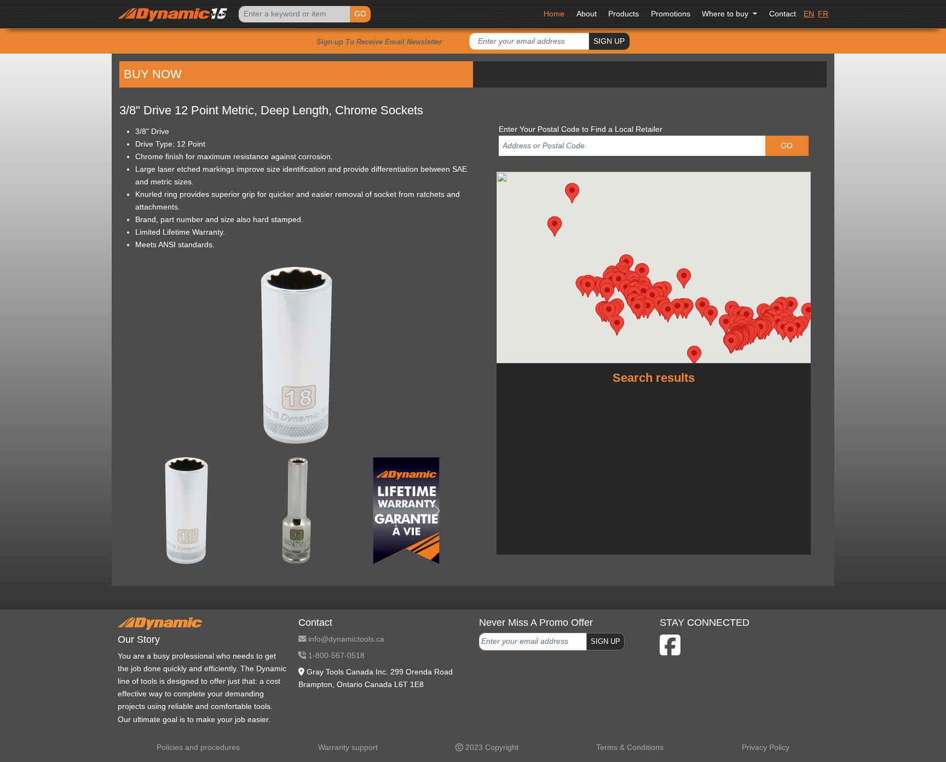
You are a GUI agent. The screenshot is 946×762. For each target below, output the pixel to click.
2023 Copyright (490, 747)
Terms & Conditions (630, 747)
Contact (782, 13)
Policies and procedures (198, 747)
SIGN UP (609, 41)
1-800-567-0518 (335, 655)
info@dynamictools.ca (345, 639)
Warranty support (348, 747)
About (586, 13)
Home (554, 13)
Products (623, 13)
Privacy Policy (765, 747)
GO (360, 13)
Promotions (670, 13)
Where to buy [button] (726, 13)
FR (823, 13)
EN (809, 13)
